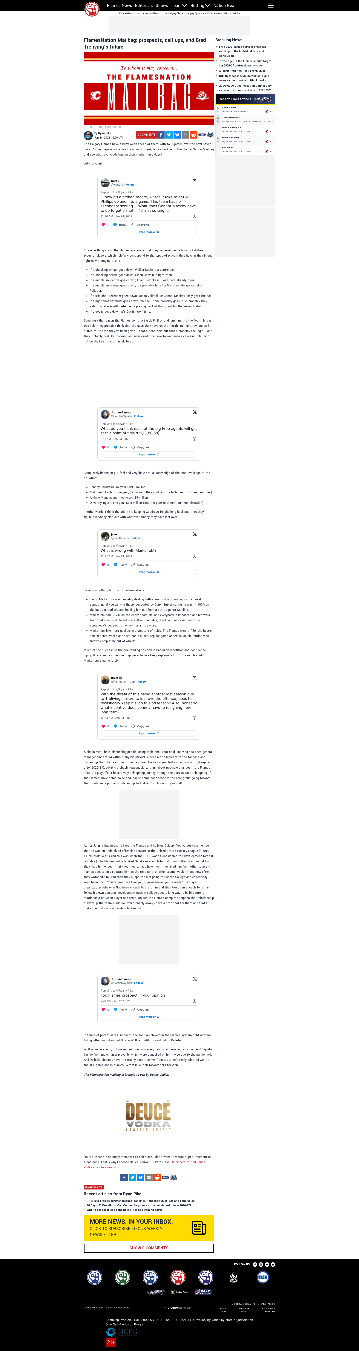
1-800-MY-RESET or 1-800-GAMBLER (167, 1320)
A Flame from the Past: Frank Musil (242, 71)
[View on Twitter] (195, 182)
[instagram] (261, 1264)
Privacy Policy (224, 1310)
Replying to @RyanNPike (117, 192)
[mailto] (185, 135)
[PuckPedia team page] (210, 135)
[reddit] (193, 135)
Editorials (144, 6)
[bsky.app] (177, 135)
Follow (130, 184)
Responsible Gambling (268, 1310)
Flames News (119, 6)
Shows (162, 6)
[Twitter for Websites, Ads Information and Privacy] (194, 216)
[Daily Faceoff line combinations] (202, 135)
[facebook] (161, 135)
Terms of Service (244, 1310)
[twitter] (169, 135)
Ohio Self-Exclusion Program (125, 1324)
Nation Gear (224, 6)
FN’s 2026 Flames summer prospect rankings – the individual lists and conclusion (242, 51)
